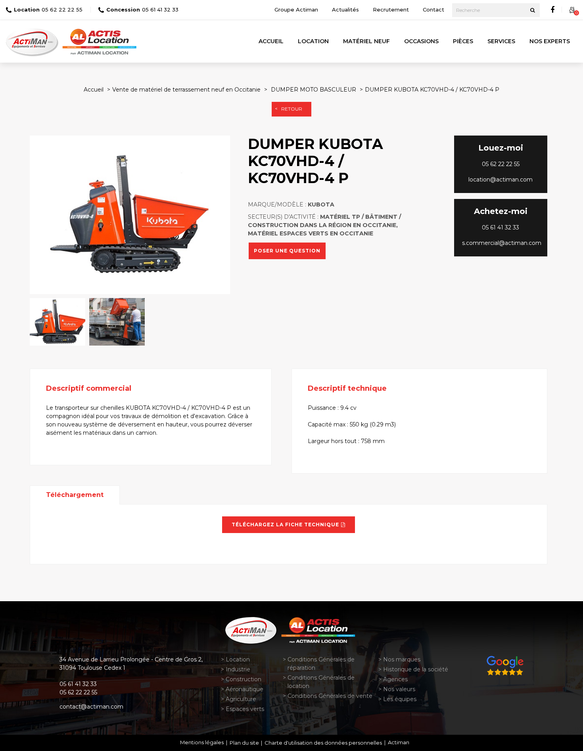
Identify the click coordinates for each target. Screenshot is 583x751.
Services (501, 41)
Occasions (421, 41)
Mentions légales (202, 742)
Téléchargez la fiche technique (285, 524)
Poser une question (287, 251)
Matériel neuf (366, 41)
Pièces (463, 41)
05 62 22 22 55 (62, 9)
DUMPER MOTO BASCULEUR (313, 89)
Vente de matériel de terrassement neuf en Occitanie (186, 89)
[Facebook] (552, 10)
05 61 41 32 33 (160, 9)
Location (313, 41)
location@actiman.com (500, 179)
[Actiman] (33, 41)
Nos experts (549, 41)
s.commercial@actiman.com (501, 243)
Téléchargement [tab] (75, 495)
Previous (18, 215)
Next (242, 215)
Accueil (271, 41)
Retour (291, 109)
